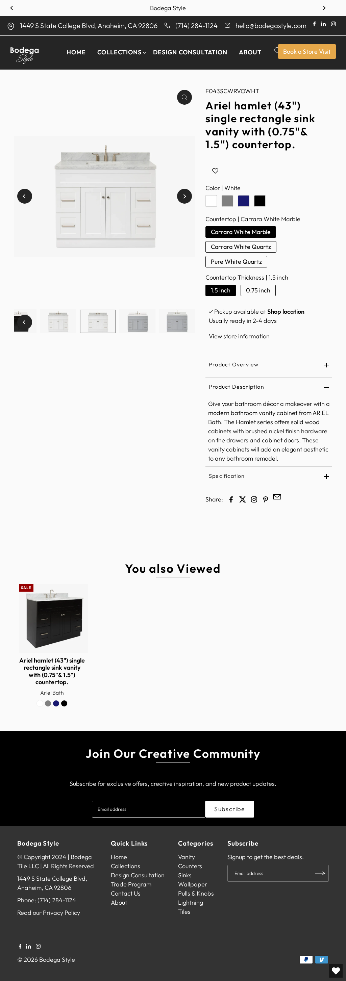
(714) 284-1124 (196, 25)
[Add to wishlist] (215, 171)
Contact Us (126, 893)
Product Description (236, 386)
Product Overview (233, 364)
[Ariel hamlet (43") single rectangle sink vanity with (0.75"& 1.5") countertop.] (54, 618)
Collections (119, 52)
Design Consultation (190, 52)
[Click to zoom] (184, 97)
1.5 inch (220, 290)
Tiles (184, 911)
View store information (239, 336)
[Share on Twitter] (243, 499)
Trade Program (131, 884)
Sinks (185, 875)
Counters (190, 866)
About (250, 52)
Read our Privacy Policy (48, 913)
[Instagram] (38, 946)
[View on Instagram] (254, 499)
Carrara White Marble (241, 232)
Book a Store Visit (307, 51)
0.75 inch (258, 290)
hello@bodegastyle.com (271, 25)
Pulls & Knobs (196, 893)
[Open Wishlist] (336, 971)
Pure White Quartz (236, 261)
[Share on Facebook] (231, 499)
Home (76, 52)
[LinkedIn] (28, 946)
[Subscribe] (320, 873)
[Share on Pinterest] (266, 499)
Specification (227, 475)
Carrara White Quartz (241, 247)
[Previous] (12, 8)
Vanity (186, 857)
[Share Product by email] (277, 498)
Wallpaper (192, 884)
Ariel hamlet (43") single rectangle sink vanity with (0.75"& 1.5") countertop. (52, 671)
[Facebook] (20, 946)
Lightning (190, 902)
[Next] (324, 8)
